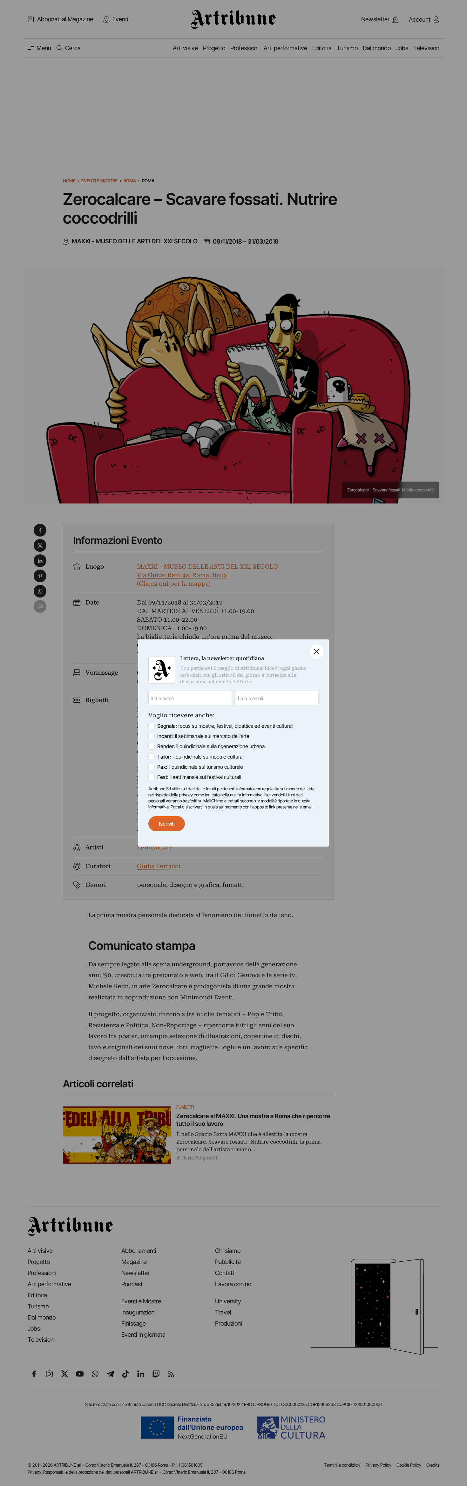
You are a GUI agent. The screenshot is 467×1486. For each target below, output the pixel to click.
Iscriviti (166, 824)
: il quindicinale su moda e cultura (199, 756)
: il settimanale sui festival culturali (199, 777)
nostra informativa (246, 794)
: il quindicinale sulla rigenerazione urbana (211, 746)
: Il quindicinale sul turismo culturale (200, 767)
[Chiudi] (316, 652)
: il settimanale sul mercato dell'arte (203, 736)
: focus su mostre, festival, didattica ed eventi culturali (225, 726)
